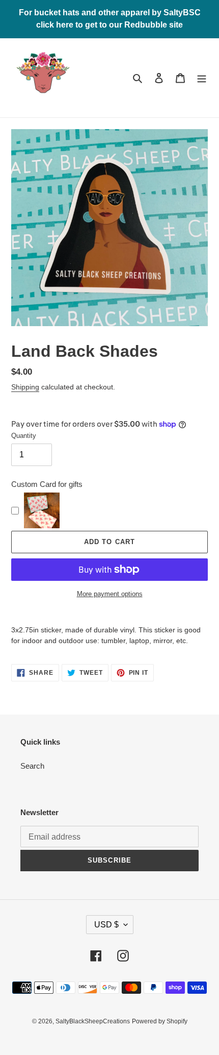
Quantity (23, 435)
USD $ (106, 924)
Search (32, 766)
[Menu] (201, 78)
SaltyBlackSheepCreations (93, 1021)
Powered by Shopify (159, 1021)
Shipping (25, 387)
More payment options (110, 594)
